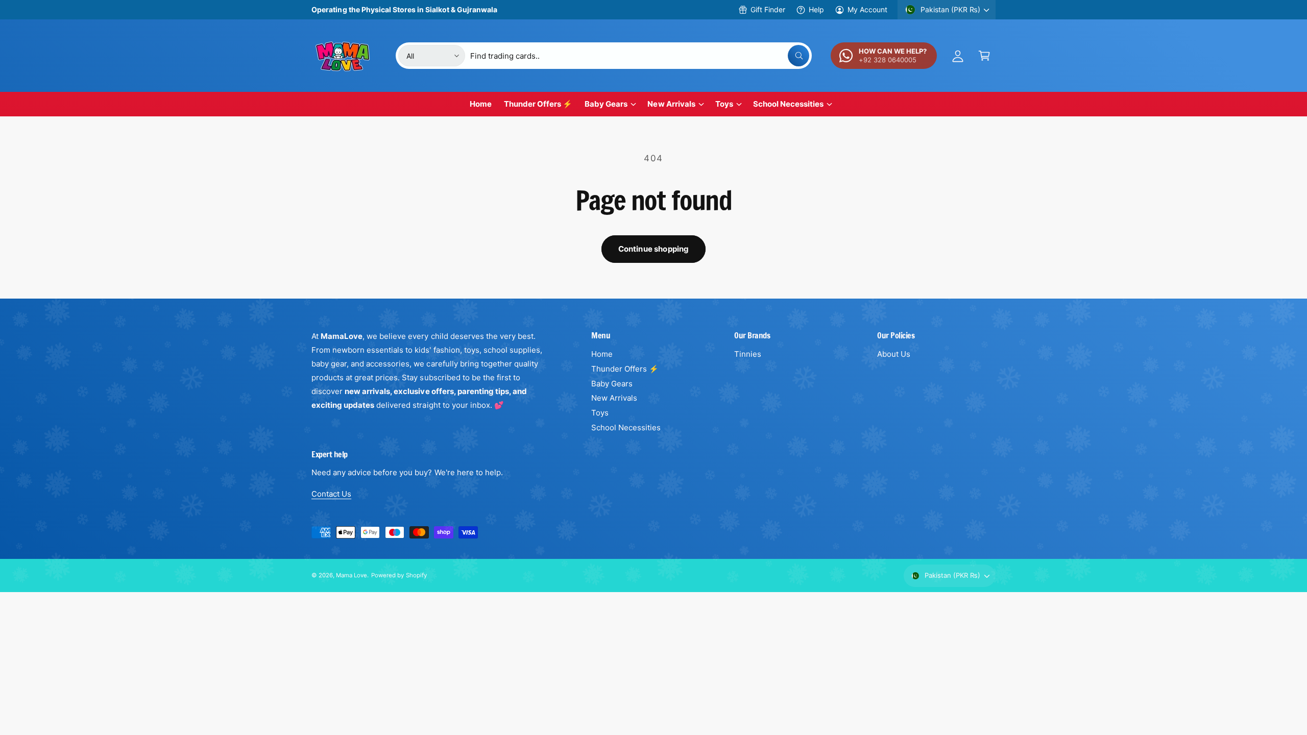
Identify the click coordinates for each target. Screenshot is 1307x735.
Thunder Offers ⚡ (625, 369)
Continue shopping (653, 249)
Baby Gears (606, 104)
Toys (724, 104)
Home (602, 354)
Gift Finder (768, 9)
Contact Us (331, 494)
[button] (984, 55)
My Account (867, 9)
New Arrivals (671, 104)
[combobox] (640, 55)
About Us (893, 354)
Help (816, 9)
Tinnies (747, 354)
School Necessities (788, 104)
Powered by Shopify (398, 575)
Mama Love (351, 575)
